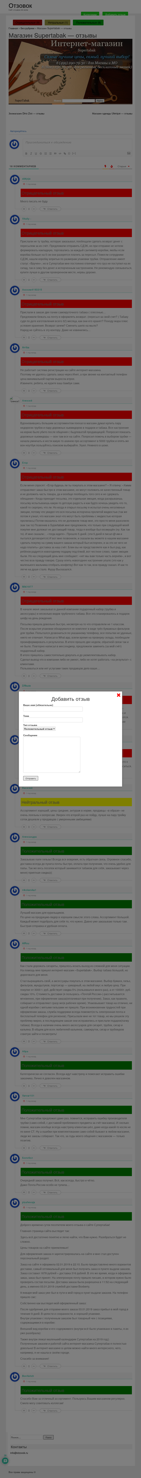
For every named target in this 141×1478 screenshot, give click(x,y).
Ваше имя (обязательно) (38, 705)
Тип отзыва (30, 725)
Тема (26, 716)
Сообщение (30, 735)
